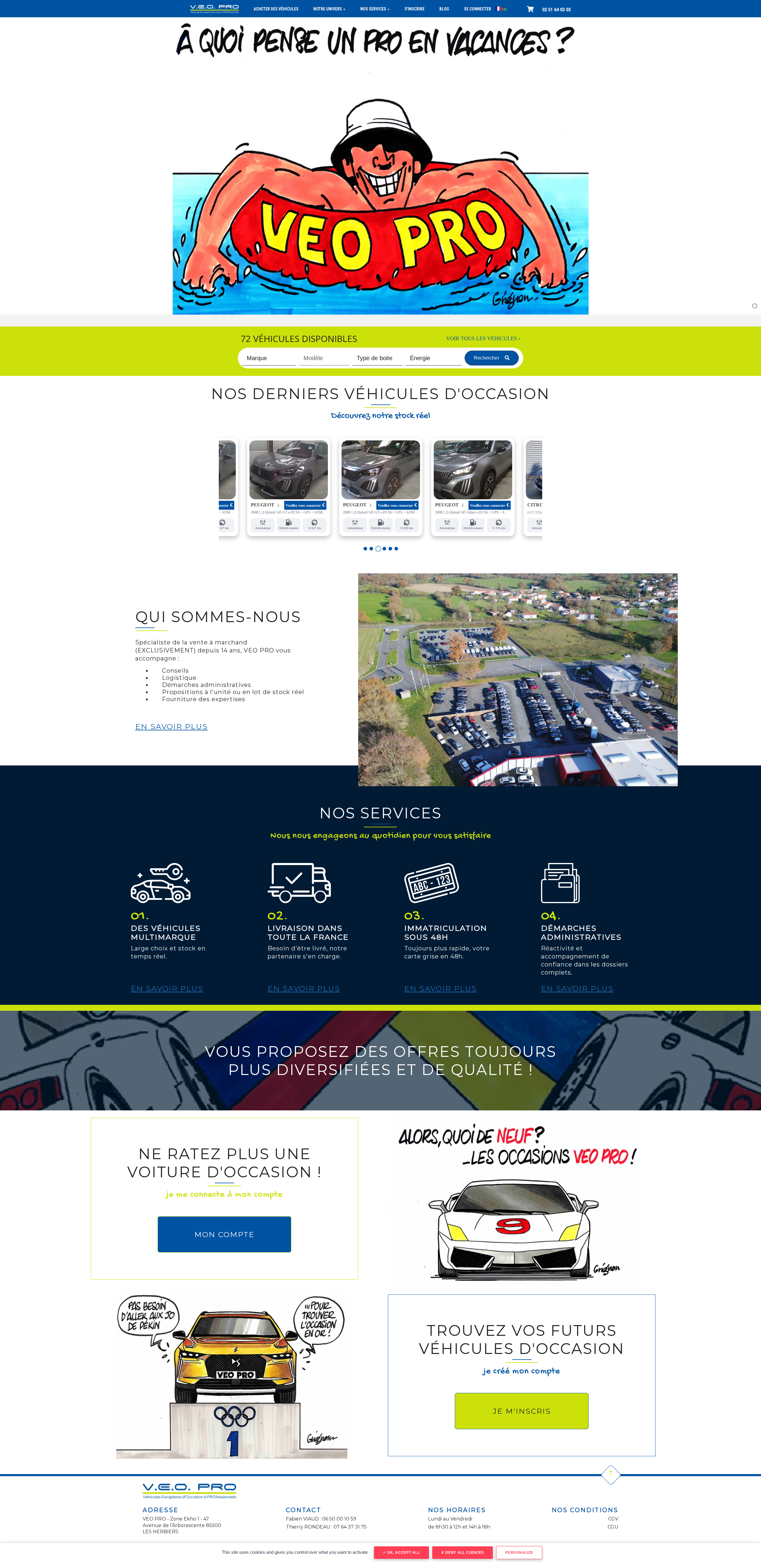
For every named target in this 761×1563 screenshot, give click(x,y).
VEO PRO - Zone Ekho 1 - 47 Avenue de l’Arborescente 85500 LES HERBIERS (182, 1525)
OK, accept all (403, 1553)
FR (504, 9)
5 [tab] (390, 548)
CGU (613, 1527)
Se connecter (477, 9)
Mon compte (224, 1234)
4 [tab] (384, 549)
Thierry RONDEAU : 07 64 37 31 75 (326, 1527)
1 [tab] (365, 548)
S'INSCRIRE (414, 9)
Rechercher (487, 357)
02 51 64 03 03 (556, 9)
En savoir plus (171, 726)
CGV (613, 1519)
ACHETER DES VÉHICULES (276, 9)
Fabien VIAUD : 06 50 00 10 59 (321, 1519)
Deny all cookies (464, 1553)
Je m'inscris (522, 1411)
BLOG (444, 9)
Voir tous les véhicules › (483, 338)
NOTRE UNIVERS (329, 9)
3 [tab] (377, 548)
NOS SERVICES (375, 9)
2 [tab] (371, 548)
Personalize (519, 1553)
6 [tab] (396, 548)
